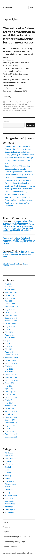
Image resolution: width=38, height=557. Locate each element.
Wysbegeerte (10, 512)
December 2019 (11, 375)
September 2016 (11, 423)
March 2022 (10, 338)
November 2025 (11, 292)
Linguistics (9, 481)
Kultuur (8, 478)
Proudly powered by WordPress (22, 553)
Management (10, 484)
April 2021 (9, 352)
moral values (14, 108)
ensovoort (9, 7)
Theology (9, 507)
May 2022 (9, 332)
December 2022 (11, 318)
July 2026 (8, 284)
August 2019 (10, 383)
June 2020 (9, 369)
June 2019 (8, 386)
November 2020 (11, 358)
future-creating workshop (20, 106)
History (8, 475)
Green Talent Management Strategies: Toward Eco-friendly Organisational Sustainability (18, 180)
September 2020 (11, 363)
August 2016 (10, 426)
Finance (8, 473)
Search (6, 122)
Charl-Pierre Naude (11, 264)
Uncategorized (11, 509)
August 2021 (10, 341)
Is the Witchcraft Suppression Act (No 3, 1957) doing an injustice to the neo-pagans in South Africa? (19, 240)
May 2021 (8, 349)
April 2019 (9, 389)
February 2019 (10, 392)
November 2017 (11, 406)
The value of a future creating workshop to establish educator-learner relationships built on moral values (19, 35)
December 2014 (11, 434)
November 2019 (11, 377)
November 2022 (11, 321)
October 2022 (10, 324)
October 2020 (10, 360)
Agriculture (9, 456)
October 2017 (10, 409)
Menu (32, 7)
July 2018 (8, 400)
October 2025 (10, 295)
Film (7, 470)
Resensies (9, 498)
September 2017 (11, 411)
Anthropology (10, 459)
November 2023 (11, 315)
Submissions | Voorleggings (14, 542)
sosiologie (9, 501)
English (12, 104)
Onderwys (9, 490)
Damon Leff (8, 238)
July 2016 (8, 428)
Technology (10, 504)
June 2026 (9, 287)
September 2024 (11, 307)
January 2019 (10, 394)
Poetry (7, 492)
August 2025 (10, 298)
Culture (8, 461)
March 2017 (9, 414)
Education (6, 104)
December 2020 (11, 355)
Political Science (12, 495)
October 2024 (10, 304)
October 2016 (10, 420)
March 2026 (10, 290)
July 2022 (8, 329)
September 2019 (11, 380)
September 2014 (11, 437)
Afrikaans (9, 453)
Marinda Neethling (12, 102)
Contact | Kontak (10, 547)
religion (24, 110)
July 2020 (8, 366)
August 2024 (10, 309)
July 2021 (8, 343)
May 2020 (9, 372)
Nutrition (9, 487)
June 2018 (9, 403)
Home (5, 522)
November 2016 (11, 417)
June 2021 (8, 346)
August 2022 (10, 326)
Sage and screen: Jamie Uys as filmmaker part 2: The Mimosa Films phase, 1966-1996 (18, 253)
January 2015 (10, 431)
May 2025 (9, 301)
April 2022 (9, 335)
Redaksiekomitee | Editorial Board (16, 537)
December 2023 (11, 312)
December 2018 (11, 397)
